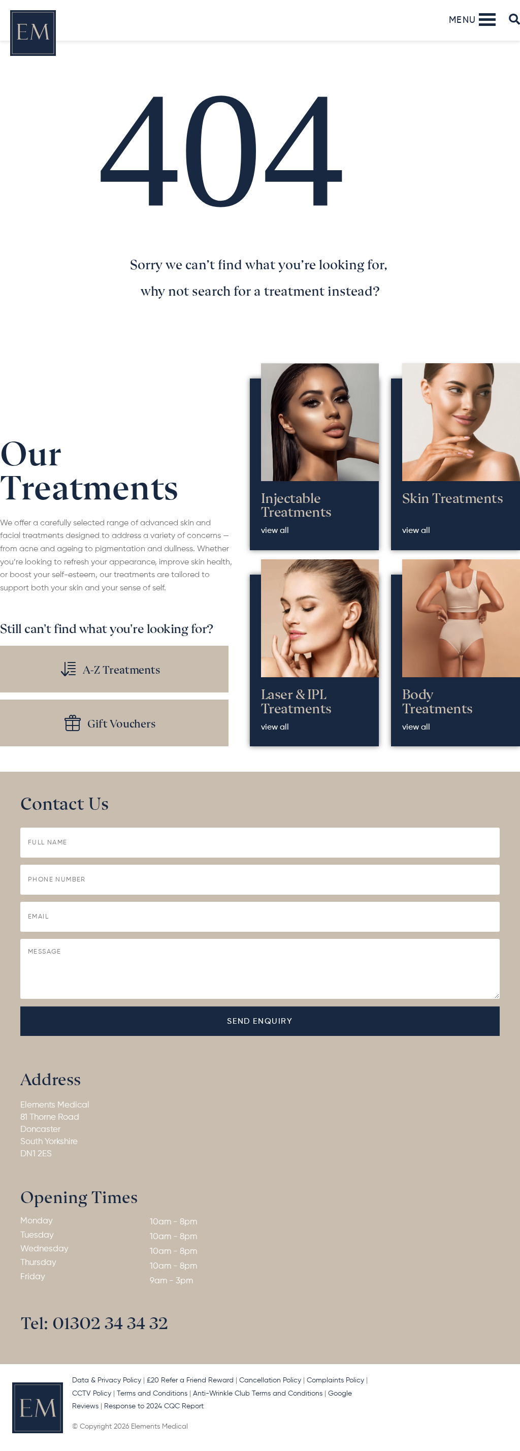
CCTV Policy (91, 1393)
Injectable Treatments (296, 504)
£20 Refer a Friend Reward (190, 1380)
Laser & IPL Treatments (296, 700)
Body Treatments (437, 700)
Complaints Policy (335, 1380)
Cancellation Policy (270, 1380)
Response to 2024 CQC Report (155, 1406)
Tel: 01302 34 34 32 (94, 1321)
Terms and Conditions (152, 1393)
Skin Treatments (452, 497)
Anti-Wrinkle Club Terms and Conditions (257, 1393)
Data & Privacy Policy (106, 1380)
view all (275, 531)
